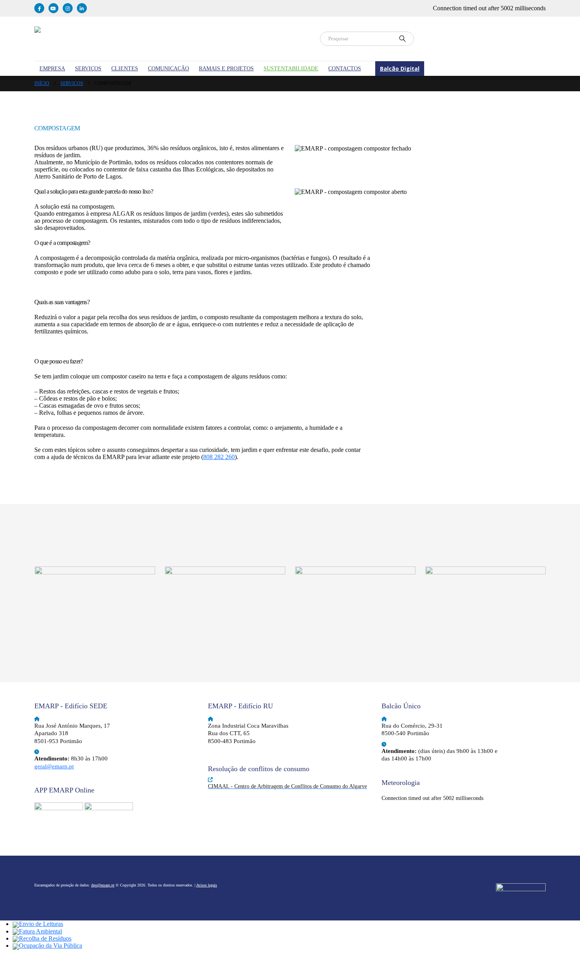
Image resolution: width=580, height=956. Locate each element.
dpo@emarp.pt (102, 885)
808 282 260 (219, 457)
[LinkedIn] (82, 8)
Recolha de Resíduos (45, 938)
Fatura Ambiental (40, 931)
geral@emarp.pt (54, 766)
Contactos (344, 69)
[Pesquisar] (402, 38)
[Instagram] (68, 8)
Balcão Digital (399, 68)
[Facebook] (39, 8)
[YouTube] (53, 8)
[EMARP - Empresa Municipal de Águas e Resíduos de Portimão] (172, 38)
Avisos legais (206, 885)
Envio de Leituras (41, 923)
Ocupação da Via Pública (50, 945)
